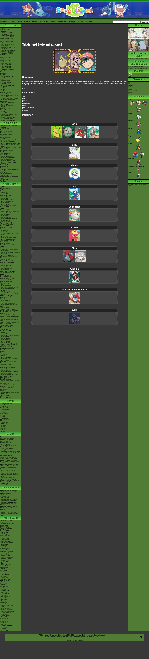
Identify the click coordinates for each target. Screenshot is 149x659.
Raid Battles (4, 529)
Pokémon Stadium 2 (6, 357)
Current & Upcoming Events (8, 114)
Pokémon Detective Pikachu (8, 485)
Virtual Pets (3, 389)
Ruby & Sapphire (5, 329)
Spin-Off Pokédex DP (6, 76)
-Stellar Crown (4, 554)
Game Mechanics (5, 82)
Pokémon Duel (4, 269)
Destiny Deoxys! (5, 450)
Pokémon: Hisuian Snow (7, 160)
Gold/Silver (3, 354)
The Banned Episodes (6, 152)
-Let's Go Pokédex (5, 43)
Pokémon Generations (7, 156)
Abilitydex (3, 73)
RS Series (3, 416)
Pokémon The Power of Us (8, 479)
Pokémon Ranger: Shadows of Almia (9, 320)
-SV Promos (3, 583)
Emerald (2, 332)
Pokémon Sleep (5, 204)
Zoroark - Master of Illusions (8, 460)
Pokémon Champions (6, 194)
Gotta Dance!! (4, 497)
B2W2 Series (4, 427)
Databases (10, 25)
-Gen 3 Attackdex (5, 59)
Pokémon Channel (5, 338)
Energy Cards (4, 526)
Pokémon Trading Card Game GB (10, 374)
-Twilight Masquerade (6, 557)
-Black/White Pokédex (7, 38)
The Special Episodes (6, 150)
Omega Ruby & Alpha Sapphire (9, 249)
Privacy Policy (81, 635)
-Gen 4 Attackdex (5, 60)
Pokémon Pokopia (5, 195)
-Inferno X (3, 598)
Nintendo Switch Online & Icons (9, 392)
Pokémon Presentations (7, 105)
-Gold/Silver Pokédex (6, 34)
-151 (1, 563)
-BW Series (3, 573)
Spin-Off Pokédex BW (6, 78)
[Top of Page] (141, 636)
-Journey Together (5, 550)
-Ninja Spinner (4, 593)
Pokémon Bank (4, 250)
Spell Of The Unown (6, 442)
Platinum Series (5, 422)
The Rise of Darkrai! (6, 455)
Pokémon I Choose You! (7, 477)
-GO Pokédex (4, 48)
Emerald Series (4, 419)
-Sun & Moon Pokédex (7, 41)
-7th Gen (2, 91)
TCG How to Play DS (6, 296)
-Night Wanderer (5, 615)
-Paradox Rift (4, 561)
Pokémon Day (4, 104)
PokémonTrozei (5, 345)
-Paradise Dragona (5, 612)
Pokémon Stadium (5, 373)
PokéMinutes (4, 166)
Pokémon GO (4, 198)
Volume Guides (4, 411)
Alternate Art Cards (6, 528)
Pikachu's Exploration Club (8, 503)
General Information (6, 403)
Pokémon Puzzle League (7, 367)
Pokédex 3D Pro (5, 291)
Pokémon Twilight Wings (7, 157)
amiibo (2, 390)
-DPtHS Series (4, 574)
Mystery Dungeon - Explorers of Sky (9, 317)
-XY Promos (3, 588)
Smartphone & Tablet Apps (8, 388)
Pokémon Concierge (6, 174)
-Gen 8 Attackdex (5, 66)
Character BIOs (5, 406)
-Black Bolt (3, 545)
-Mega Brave (4, 599)
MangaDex (3, 405)
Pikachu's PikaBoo (5, 495)
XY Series (3, 428)
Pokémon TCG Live (6, 227)
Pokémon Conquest (6, 285)
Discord (34, 22)
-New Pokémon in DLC (7, 118)
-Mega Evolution (5, 544)
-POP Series (4, 589)
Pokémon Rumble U (6, 281)
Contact (27, 22)
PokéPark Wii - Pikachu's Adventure (7, 312)
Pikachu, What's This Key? (8, 512)
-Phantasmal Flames (6, 542)
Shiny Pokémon (5, 153)
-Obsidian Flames (5, 564)
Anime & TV (10, 123)
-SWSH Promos (5, 585)
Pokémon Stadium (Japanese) (9, 372)
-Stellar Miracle (4, 614)
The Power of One (5, 441)
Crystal (2, 355)
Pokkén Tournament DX (7, 240)
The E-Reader (4, 350)
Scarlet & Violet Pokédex (59, 22)
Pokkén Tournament (6, 268)
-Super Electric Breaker (7, 611)
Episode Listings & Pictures (8, 125)
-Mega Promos (4, 582)
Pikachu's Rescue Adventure (9, 492)
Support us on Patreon (75, 640)
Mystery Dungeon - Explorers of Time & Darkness (9, 322)
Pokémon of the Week (7, 85)
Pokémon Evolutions (6, 159)
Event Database (5, 115)
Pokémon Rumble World (7, 261)
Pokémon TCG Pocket (7, 207)
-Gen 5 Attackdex (5, 62)
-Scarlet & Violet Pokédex (8, 50)
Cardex (2, 79)
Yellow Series (4, 413)
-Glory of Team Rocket (7, 605)
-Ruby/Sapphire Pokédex (7, 35)
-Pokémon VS (4, 624)
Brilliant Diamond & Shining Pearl (10, 211)
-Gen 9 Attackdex (5, 67)
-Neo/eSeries (4, 577)
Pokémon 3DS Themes (7, 386)
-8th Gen (2, 89)
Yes (129, 76)
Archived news (4, 29)
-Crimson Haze (4, 618)
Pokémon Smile (5, 221)
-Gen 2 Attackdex (5, 57)
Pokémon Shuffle (5, 259)
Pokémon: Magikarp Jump (8, 237)
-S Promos (3, 628)
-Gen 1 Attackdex (5, 56)
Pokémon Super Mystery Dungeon (7, 263)
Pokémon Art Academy (7, 255)
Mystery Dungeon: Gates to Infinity (8, 283)
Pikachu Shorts (10, 487)
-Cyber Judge (4, 621)
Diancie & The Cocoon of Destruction (7, 471)
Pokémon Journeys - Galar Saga (10, 143)
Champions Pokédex (76, 22)
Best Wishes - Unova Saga (8, 139)
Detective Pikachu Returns (8, 205)
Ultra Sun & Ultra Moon (7, 232)
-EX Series (3, 576)
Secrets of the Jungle (6, 482)
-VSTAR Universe (5, 623)
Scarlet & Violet (4, 191)
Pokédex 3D (4, 290)
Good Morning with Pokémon (9, 169)
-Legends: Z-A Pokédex (7, 51)
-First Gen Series (5, 579)
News (2, 28)
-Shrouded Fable (5, 556)
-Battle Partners (5, 608)
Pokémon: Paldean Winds (8, 162)
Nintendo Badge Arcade (7, 272)
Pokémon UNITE (5, 202)
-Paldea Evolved (5, 566)
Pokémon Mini (4, 360)
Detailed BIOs (4, 408)
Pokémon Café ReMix (7, 199)
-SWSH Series (4, 569)
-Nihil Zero (3, 595)
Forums (20, 22)
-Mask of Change (5, 617)
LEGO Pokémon (5, 107)
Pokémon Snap (4, 369)
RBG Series (3, 412)
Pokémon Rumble (5, 307)
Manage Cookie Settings (96, 635)
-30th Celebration (5, 535)
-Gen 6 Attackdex (5, 63)
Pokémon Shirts (5, 108)
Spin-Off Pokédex (5, 75)
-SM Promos (4, 586)
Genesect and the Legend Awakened (8, 468)
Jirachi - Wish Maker (6, 448)
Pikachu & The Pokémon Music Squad (9, 514)
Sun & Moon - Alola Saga (7, 141)
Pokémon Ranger (5, 342)
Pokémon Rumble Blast (7, 288)
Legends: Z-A (4, 192)
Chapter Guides (5, 409)
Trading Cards (10, 518)
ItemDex (2, 70)
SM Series (3, 431)
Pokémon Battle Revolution (8, 315)
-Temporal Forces (5, 558)
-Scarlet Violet (4, 567)
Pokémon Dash (4, 337)
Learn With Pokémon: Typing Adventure (9, 293)
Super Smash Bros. (6, 376)
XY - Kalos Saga (5, 140)
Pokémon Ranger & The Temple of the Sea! (9, 453)
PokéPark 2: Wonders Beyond (9, 287)
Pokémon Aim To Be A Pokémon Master (10, 145)
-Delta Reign (4, 534)
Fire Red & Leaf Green (7, 331)
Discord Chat (4, 113)
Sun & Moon (4, 230)
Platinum (2, 302)
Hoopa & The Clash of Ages (8, 473)
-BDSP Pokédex (5, 46)
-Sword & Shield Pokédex (7, 44)
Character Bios (4, 128)
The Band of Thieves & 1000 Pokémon (8, 257)
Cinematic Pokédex (6, 81)
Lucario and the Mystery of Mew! (10, 451)
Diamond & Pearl (5, 300)
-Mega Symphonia (5, 601)
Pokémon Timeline (5, 92)
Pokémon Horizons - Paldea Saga (10, 147)
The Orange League (6, 131)
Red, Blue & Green (5, 364)
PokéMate (3, 351)
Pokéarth (89, 22)
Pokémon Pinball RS (6, 341)
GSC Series (3, 415)
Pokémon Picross (5, 265)
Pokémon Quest (5, 243)
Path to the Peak (5, 165)
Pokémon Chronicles (6, 149)
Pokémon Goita (4, 395)
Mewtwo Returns (5, 444)
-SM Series (3, 570)
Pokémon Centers (5, 94)
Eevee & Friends (5, 511)
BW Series (3, 425)
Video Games (10, 184)
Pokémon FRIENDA (6, 398)
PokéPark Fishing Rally (7, 348)
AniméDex (3, 127)
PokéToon (3, 163)
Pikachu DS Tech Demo (7, 347)
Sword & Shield (4, 210)
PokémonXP (4, 97)
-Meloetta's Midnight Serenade (9, 466)
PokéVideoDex (4, 168)
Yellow (2, 366)
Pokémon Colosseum (6, 334)
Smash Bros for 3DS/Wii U (8, 271)
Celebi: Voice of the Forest (8, 445)
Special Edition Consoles (7, 385)
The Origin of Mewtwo (7, 438)
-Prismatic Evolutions (6, 551)
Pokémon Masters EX (6, 201)
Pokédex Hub (43, 22)
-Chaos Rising (4, 538)
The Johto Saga (5, 133)
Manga (10, 400)
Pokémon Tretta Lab (6, 280)
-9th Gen (2, 88)
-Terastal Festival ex (6, 609)
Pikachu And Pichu (5, 493)
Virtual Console (4, 383)
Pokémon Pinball (5, 370)
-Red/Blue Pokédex (6, 32)
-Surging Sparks (5, 553)
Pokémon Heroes (5, 447)
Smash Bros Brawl (5, 326)
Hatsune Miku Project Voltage (9, 98)
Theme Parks (4, 110)
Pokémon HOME (5, 214)
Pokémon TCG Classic (7, 531)
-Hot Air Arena (4, 607)
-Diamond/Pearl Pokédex (7, 37)
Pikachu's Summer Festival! (8, 499)
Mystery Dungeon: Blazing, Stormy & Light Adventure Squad (10, 309)
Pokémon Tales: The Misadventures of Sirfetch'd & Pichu (9, 177)
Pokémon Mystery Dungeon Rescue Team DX (8, 219)
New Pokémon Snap (6, 224)
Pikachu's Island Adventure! (8, 502)
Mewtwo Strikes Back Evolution (9, 480)
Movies (10, 434)
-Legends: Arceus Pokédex (8, 47)
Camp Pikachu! (4, 496)
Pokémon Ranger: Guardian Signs (8, 305)
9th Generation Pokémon (7, 117)
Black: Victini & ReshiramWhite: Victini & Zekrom (9, 462)
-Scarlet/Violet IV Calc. (7, 83)
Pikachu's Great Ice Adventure (9, 505)
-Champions (3, 86)
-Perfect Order (4, 539)
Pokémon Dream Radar (7, 278)
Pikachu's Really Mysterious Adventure (8, 508)
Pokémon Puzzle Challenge (8, 358)
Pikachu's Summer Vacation (8, 490)
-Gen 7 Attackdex (5, 64)
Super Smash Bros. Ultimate (8, 245)
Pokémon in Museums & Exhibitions (7, 100)
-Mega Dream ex (5, 596)
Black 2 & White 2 (5, 277)
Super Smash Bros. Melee (8, 361)
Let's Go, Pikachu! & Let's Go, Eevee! (9, 234)
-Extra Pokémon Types (7, 523)
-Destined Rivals (5, 548)
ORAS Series (4, 430)
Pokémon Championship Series (9, 95)
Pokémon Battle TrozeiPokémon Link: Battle (10, 252)
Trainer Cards (4, 525)
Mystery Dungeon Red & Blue (9, 344)
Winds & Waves (5, 188)
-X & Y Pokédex (5, 40)
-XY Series (3, 572)
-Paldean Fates (4, 560)
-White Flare (4, 547)
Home (13, 22)
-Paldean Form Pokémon (7, 120)
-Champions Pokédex (6, 53)
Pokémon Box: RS (5, 339)
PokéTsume (3, 181)
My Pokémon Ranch (6, 325)
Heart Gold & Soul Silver (7, 303)
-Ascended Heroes (5, 541)
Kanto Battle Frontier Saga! (8, 136)
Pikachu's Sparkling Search (8, 506)
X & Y (2, 248)
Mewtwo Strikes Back (6, 439)
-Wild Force (3, 620)
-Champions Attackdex (7, 69)
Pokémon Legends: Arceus (8, 213)
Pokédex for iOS (5, 297)
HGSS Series (4, 424)
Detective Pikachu (5, 242)
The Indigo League (5, 130)
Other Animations (5, 171)
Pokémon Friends (5, 197)
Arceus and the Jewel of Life (8, 458)
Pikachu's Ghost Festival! (8, 500)
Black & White (4, 275)
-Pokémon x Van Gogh (7, 102)
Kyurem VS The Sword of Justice (10, 464)
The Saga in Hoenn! (6, 134)
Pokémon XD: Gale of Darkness (10, 335)
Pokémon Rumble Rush (7, 239)
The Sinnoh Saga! (5, 137)
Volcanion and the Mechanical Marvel (9, 475)
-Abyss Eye (3, 592)
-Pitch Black (3, 537)
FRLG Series (4, 418)
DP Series (3, 421)
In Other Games (5, 382)
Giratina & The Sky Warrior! (8, 457)
